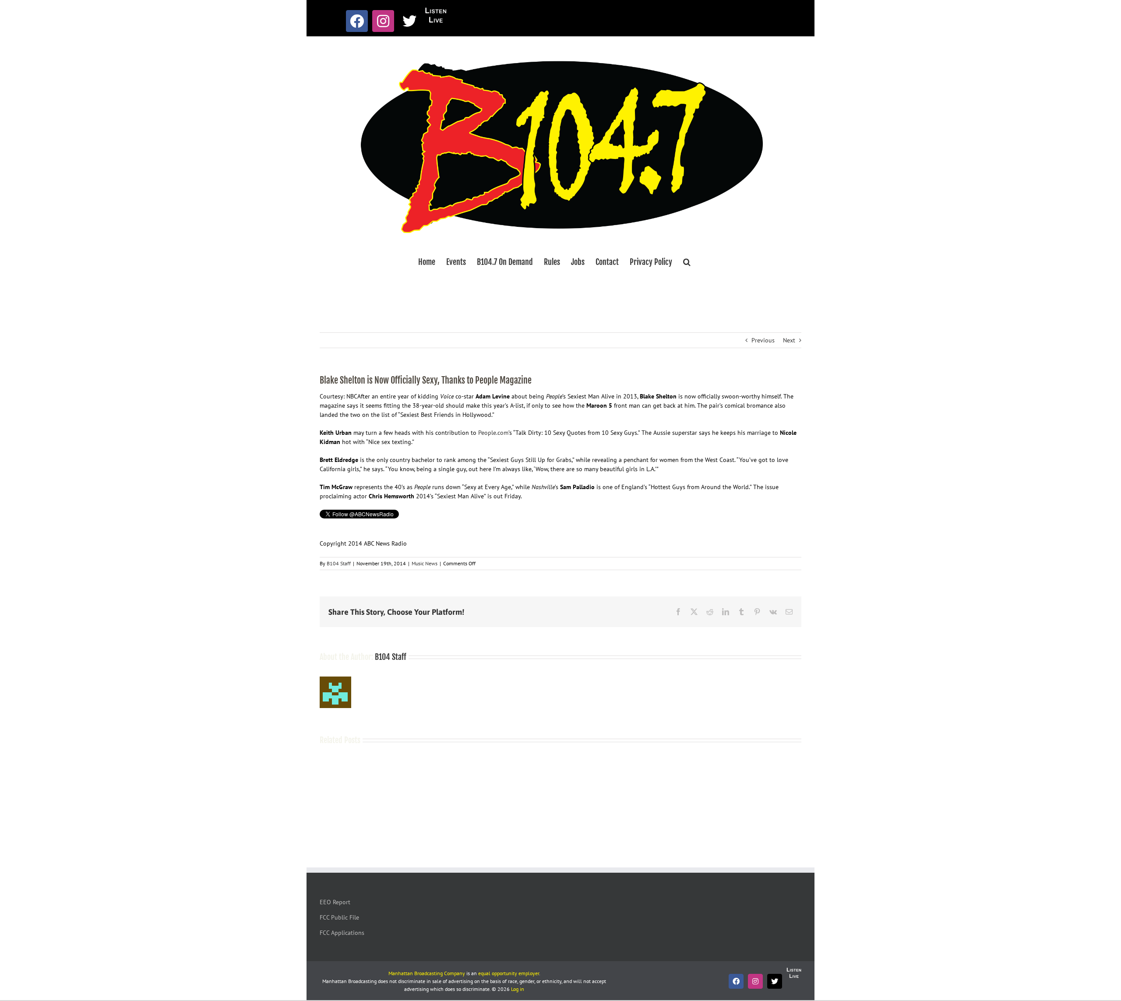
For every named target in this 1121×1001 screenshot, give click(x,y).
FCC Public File (339, 917)
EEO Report (335, 902)
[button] (687, 262)
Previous (763, 340)
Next (789, 340)
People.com (493, 433)
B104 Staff (339, 563)
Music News (424, 563)
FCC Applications (342, 933)
